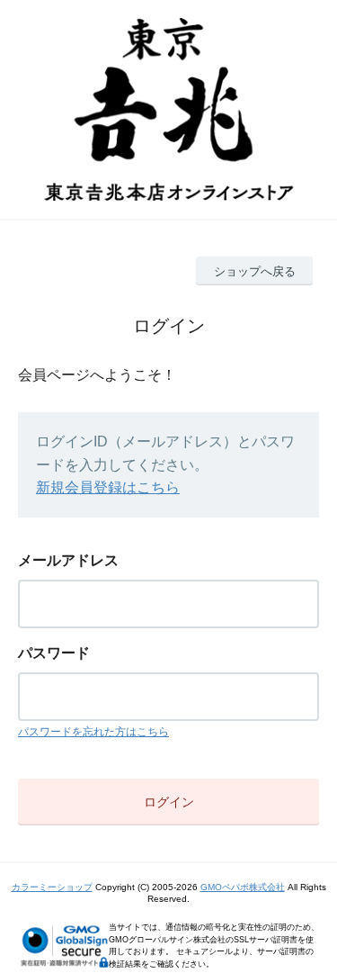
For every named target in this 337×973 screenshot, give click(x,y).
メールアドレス (68, 560)
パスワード (54, 653)
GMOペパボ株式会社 (242, 887)
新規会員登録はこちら (108, 487)
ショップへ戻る (255, 271)
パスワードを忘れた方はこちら (93, 731)
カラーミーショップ (52, 887)
